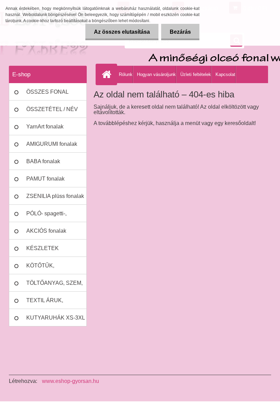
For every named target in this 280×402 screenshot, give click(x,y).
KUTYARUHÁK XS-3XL (55, 318)
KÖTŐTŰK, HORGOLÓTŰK (45, 268)
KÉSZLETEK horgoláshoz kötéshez (53, 251)
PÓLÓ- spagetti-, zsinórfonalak (46, 216)
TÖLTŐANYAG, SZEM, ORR (54, 286)
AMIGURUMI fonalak (51, 144)
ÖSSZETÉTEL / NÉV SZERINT (52, 112)
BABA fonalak (43, 161)
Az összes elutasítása (122, 32)
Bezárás (180, 32)
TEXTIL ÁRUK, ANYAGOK (44, 303)
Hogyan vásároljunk (156, 74)
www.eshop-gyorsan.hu (70, 381)
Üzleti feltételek (195, 74)
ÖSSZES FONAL (47, 92)
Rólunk (125, 74)
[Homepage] (107, 74)
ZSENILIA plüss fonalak (55, 196)
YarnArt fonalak (45, 126)
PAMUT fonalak (45, 179)
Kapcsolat (225, 74)
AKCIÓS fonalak (46, 231)
